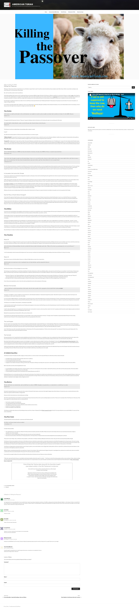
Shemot (89, 250)
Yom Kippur (90, 309)
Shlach (89, 252)
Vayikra (89, 297)
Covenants (90, 171)
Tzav (89, 271)
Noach (89, 228)
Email (5, 582)
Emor (89, 179)
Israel (89, 193)
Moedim (89, 222)
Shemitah (89, 248)
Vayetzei (89, 293)
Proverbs (89, 238)
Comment (6, 562)
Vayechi (89, 285)
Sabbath (89, 246)
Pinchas (89, 234)
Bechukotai (90, 151)
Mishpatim (90, 220)
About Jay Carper (80, 11)
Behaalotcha (90, 153)
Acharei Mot (90, 142)
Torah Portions (63, 11)
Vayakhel (89, 281)
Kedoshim (89, 195)
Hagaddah (55, 96)
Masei (89, 212)
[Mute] (131, 118)
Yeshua (89, 305)
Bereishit (89, 157)
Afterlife (89, 144)
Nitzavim (89, 226)
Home (46, 11)
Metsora (89, 216)
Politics (89, 236)
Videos (89, 301)
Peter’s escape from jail (46, 410)
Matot (89, 214)
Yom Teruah (90, 311)
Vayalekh (89, 283)
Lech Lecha (90, 208)
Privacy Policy (6, 606)
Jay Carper (14, 84)
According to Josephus (8, 183)
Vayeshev (89, 291)
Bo (6, 485)
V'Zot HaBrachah (91, 277)
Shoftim (89, 256)
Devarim (89, 173)
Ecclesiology (90, 175)
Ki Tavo (89, 197)
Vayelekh (89, 289)
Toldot (89, 269)
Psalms (89, 240)
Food (89, 183)
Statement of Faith (71, 11)
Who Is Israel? (90, 303)
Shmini (89, 254)
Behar (89, 155)
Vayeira (89, 287)
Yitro (88, 307)
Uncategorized (90, 273)
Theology (89, 267)
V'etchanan (90, 275)
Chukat (89, 167)
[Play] (89, 118)
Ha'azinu (89, 187)
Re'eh (13, 485)
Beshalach (90, 159)
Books (89, 163)
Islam (89, 191)
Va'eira (89, 279)
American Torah (22, 4)
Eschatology (90, 181)
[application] (111, 106)
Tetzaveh (89, 265)
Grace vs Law (90, 185)
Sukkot (89, 258)
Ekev (89, 177)
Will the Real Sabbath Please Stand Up (67, 341)
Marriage (89, 210)
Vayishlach (90, 299)
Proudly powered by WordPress (14, 606)
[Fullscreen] (133, 118)
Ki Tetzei (89, 199)
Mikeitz (89, 218)
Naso (89, 224)
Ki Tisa (89, 201)
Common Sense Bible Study (54, 11)
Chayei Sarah (90, 165)
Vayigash (89, 295)
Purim (89, 242)
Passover (9, 485)
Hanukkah (89, 189)
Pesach (7, 487)
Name (5, 576)
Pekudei (89, 232)
